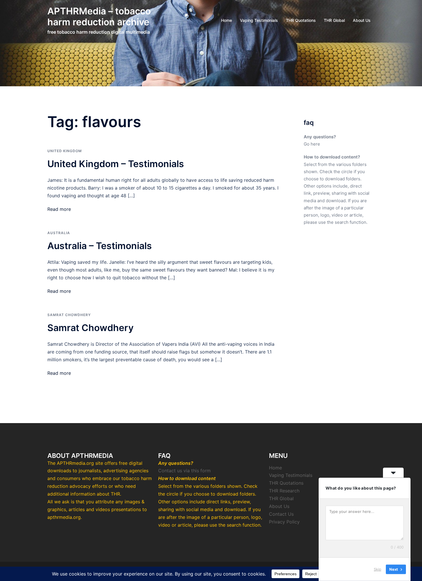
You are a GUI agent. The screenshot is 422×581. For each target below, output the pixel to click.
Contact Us (281, 514)
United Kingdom (64, 151)
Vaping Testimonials (259, 20)
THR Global (334, 20)
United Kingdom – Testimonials (115, 163)
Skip (377, 569)
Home (226, 20)
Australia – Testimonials (99, 245)
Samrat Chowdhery (69, 315)
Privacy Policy (284, 522)
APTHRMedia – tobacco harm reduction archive (99, 16)
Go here (312, 144)
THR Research (284, 491)
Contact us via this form (184, 470)
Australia (58, 233)
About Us (362, 20)
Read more (59, 209)
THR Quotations (301, 20)
